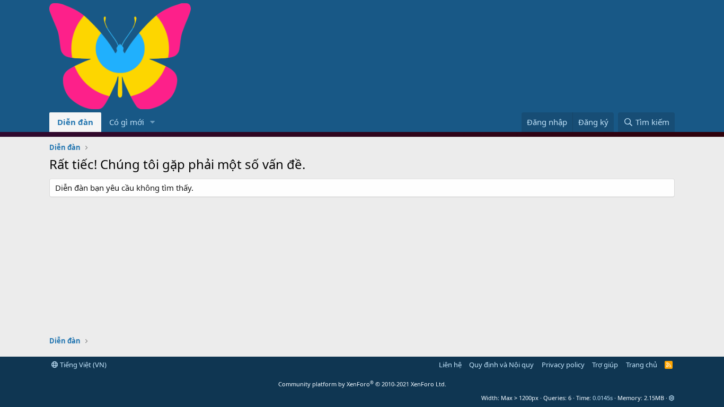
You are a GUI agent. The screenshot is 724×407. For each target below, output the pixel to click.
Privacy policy (563, 364)
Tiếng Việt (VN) (82, 364)
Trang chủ (641, 364)
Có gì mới (126, 122)
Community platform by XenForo (362, 384)
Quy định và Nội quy (501, 364)
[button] (152, 122)
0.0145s (603, 398)
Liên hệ (450, 364)
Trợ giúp (605, 364)
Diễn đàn (75, 122)
